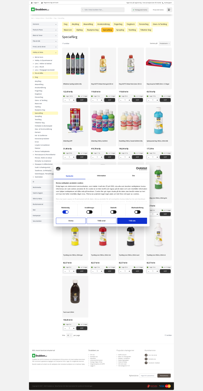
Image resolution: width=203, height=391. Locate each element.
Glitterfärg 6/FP (67, 141)
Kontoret (36, 24)
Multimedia (37, 187)
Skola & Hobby (122, 362)
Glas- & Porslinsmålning (43, 129)
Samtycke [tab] (69, 176)
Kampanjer (37, 215)
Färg (55, 18)
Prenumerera (164, 375)
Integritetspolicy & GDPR (97, 364)
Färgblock (38, 94)
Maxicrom (38, 104)
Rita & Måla (49, 18)
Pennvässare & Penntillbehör (45, 155)
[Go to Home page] (40, 9)
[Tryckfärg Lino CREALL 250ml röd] (103, 235)
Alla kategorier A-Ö (124, 366)
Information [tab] (101, 176)
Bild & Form (39, 57)
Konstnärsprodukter (42, 139)
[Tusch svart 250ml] (75, 292)
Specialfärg (39, 113)
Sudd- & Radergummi (42, 167)
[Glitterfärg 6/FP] (75, 121)
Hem (32, 18)
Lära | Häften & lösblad (43, 64)
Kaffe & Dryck (122, 354)
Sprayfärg (38, 116)
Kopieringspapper (123, 360)
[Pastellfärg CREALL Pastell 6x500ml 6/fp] (131, 121)
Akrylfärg (38, 81)
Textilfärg (38, 119)
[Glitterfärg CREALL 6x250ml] (103, 121)
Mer (34, 210)
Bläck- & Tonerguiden (124, 356)
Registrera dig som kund (50, 2)
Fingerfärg (38, 91)
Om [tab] (133, 176)
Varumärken (37, 221)
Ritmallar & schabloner (43, 161)
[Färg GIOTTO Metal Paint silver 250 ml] (131, 64)
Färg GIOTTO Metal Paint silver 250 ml (130, 84)
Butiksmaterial (38, 204)
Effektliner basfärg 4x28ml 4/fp (72, 84)
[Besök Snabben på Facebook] (146, 362)
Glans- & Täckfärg (41, 100)
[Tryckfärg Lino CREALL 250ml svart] (131, 235)
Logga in (36, 2)
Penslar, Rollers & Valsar (43, 158)
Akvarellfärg (39, 84)
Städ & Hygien (38, 193)
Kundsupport (168, 3)
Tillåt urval (101, 221)
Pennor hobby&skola (42, 151)
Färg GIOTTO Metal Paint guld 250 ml (102, 84)
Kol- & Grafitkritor (41, 135)
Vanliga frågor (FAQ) (96, 362)
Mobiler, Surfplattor (124, 358)
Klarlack (37, 132)
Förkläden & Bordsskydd (43, 126)
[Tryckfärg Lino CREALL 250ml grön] (159, 178)
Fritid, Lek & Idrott (39, 47)
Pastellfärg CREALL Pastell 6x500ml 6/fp (130, 141)
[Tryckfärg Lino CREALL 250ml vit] (159, 235)
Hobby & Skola (40, 18)
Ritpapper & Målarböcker (44, 164)
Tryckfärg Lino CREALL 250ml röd (101, 255)
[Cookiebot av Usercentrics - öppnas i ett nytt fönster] (137, 168)
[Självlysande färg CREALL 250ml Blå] (159, 121)
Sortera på (154, 43)
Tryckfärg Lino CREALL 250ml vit (156, 255)
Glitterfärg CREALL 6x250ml (99, 141)
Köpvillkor (93, 358)
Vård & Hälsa (37, 199)
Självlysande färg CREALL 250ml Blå (157, 141)
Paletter (37, 148)
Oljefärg (38, 107)
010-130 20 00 (152, 355)
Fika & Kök (36, 41)
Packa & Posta (38, 30)
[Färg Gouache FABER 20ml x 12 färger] (159, 64)
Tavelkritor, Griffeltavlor (43, 171)
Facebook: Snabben (154, 363)
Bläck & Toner (38, 35)
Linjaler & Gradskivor (42, 145)
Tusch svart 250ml (68, 312)
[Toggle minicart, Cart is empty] (169, 9)
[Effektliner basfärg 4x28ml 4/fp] (75, 64)
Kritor (37, 142)
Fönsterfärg (39, 97)
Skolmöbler (39, 177)
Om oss (92, 354)
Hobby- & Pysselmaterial (43, 60)
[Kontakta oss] (146, 359)
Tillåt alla (132, 221)
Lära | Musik (39, 67)
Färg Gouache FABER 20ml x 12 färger (158, 84)
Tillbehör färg (40, 123)
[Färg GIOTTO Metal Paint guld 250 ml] (103, 64)
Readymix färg (40, 110)
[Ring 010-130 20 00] (146, 355)
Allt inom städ (122, 364)
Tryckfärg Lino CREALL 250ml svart (129, 255)
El (33, 182)
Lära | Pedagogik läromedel (45, 70)
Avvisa (70, 221)
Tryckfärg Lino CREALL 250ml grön (157, 198)
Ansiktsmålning (40, 88)
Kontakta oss (94, 356)
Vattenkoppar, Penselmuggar (45, 174)
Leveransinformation (96, 360)
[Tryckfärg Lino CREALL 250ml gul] (75, 235)
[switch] (89, 212)
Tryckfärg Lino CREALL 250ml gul (72, 255)
